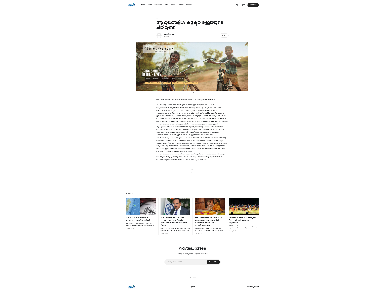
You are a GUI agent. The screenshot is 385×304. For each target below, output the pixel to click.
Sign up (192, 287)
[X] (190, 278)
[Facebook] (195, 278)
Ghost (256, 287)
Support (189, 5)
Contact (180, 5)
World (173, 5)
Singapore (158, 5)
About (149, 5)
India (166, 5)
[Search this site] (237, 5)
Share (224, 35)
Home (143, 5)
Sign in (243, 5)
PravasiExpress (168, 34)
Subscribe (253, 5)
